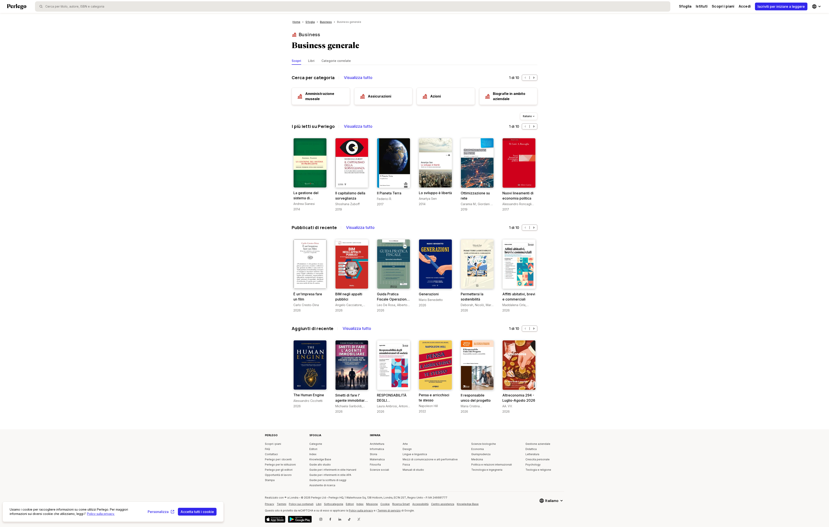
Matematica (377, 459)
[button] (525, 78)
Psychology (533, 464)
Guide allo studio (320, 464)
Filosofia (375, 464)
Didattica (531, 449)
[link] (310, 174)
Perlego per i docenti (278, 459)
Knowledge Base (320, 459)
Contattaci (271, 454)
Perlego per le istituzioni (280, 464)
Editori (313, 449)
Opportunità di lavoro (278, 475)
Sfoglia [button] (685, 6)
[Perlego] (16, 7)
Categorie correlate (336, 61)
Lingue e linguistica (415, 454)
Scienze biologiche (483, 443)
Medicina (477, 459)
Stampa (270, 480)
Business (309, 34)
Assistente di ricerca (322, 485)
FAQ (267, 449)
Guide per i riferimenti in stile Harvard (332, 469)
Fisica (406, 464)
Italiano (527, 116)
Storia (373, 454)
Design (407, 449)
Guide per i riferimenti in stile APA (330, 475)
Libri (311, 61)
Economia (477, 449)
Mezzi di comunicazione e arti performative (430, 459)
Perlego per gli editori (279, 469)
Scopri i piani (723, 6)
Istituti (701, 6)
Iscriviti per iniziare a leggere (781, 6)
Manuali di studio (413, 469)
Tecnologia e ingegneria (486, 469)
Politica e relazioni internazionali (491, 464)
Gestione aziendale (537, 443)
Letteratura (532, 454)
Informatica (377, 449)
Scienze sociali (379, 469)
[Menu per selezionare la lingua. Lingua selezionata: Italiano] (817, 6)
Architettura (377, 443)
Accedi (745, 6)
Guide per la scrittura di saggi (327, 480)
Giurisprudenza (480, 454)
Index (312, 454)
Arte (405, 443)
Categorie (315, 443)
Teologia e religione (538, 469)
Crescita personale (537, 459)
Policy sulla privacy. (101, 514)
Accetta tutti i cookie (197, 512)
